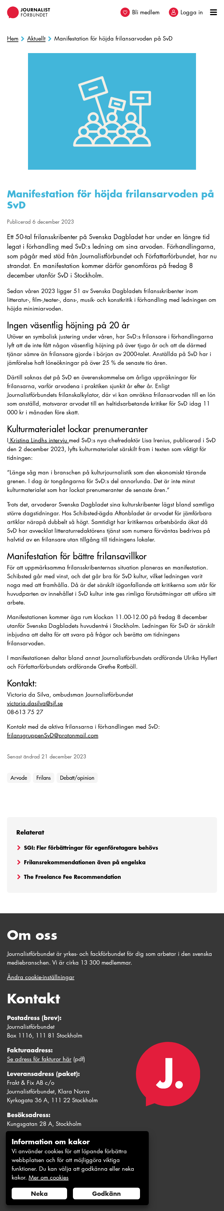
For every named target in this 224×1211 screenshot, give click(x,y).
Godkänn (106, 1193)
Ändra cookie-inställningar (40, 977)
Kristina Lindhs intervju (38, 440)
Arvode (18, 777)
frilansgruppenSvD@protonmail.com (52, 735)
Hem (12, 38)
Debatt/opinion (77, 777)
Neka (39, 1193)
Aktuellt (36, 38)
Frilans (43, 777)
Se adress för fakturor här (39, 1059)
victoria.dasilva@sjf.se (35, 703)
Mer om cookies (49, 1177)
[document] (77, 1168)
